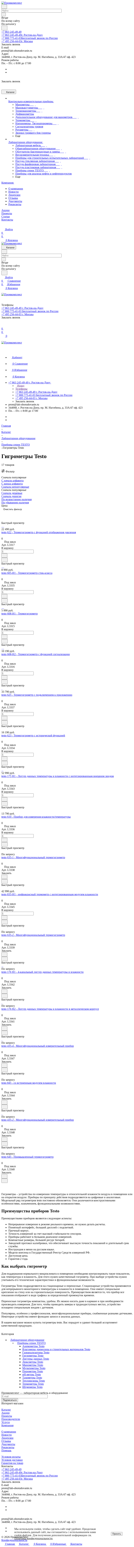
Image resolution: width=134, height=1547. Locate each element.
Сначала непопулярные (15, 486)
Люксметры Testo (32, 1361)
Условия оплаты (11, 1456)
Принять (116, 1534)
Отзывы (13, 198)
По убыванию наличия (15, 502)
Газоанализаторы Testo (35, 1352)
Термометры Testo (33, 1383)
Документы (15, 201)
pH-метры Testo (31, 1374)
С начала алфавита (12, 480)
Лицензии (14, 194)
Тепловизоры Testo (33, 1380)
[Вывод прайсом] (14, 514)
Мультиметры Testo (33, 1368)
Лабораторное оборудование (27, 1339)
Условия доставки (12, 1459)
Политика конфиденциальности (33, 1538)
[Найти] (4, 28)
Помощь (6, 1450)
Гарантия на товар (12, 1463)
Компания (7, 1425)
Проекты (6, 1415)
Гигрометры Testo (32, 1355)
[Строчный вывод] (9, 514)
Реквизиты (14, 204)
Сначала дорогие (11, 496)
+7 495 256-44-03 (17, 41)
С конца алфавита (12, 483)
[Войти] (3, 325)
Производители (10, 1419)
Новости (13, 191)
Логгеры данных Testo (35, 1358)
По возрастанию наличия (16, 499)
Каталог (6, 1409)
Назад (20, 385)
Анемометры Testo (33, 1346)
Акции (5, 1412)
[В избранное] (4, 555)
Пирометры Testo (32, 1371)
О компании (15, 188)
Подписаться (10, 1400)
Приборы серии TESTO (31, 1343)
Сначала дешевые (11, 493)
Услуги (5, 1422)
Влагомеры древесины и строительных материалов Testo (56, 1349)
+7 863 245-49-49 (11, 31)
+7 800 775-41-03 (29, 38)
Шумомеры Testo (32, 1387)
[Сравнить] (4, 560)
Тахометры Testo (32, 1377)
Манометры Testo (32, 1365)
